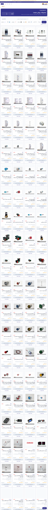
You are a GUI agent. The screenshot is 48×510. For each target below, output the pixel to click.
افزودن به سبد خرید (41, 68)
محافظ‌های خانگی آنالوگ (20, 453)
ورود (5, 3)
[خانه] (44, 4)
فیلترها (44, 508)
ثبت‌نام (2, 3)
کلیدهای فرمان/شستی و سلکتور (43, 178)
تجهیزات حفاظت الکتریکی (44, 41)
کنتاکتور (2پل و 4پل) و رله (8, 64)
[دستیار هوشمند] (9, 4)
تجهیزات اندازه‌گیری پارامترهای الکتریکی (31, 293)
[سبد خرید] (7, 4)
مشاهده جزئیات (42, 47)
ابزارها (2, 6)
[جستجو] (11, 4)
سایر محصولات (9, 407)
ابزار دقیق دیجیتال (33, 453)
